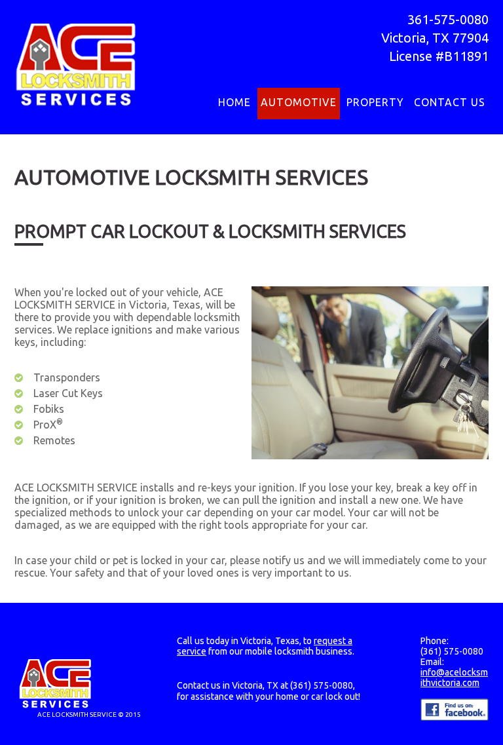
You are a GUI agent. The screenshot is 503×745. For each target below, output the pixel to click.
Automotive (299, 102)
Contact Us (449, 102)
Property (375, 102)
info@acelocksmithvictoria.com (454, 677)
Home (234, 102)
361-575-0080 (448, 19)
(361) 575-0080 (321, 685)
